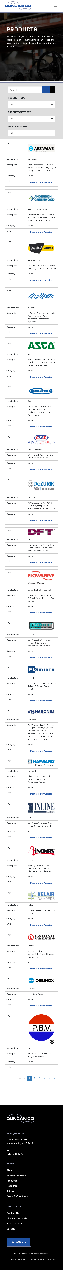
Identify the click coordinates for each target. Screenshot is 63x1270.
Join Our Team (14, 1223)
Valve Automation (17, 1175)
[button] (55, 6)
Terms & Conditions (17, 1196)
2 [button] (34, 1078)
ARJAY (10, 1191)
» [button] (54, 1078)
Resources (13, 1186)
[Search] (46, 89)
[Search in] (52, 89)
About (10, 1170)
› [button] (49, 1078)
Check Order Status (18, 1218)
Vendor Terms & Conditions (42, 1260)
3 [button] (39, 1078)
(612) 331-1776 (15, 1154)
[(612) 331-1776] (8, 1149)
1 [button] (29, 1078)
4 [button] (44, 1078)
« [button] (20, 1078)
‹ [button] (24, 1078)
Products (12, 1181)
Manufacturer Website (41, 182)
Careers (11, 1229)
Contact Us (13, 1213)
